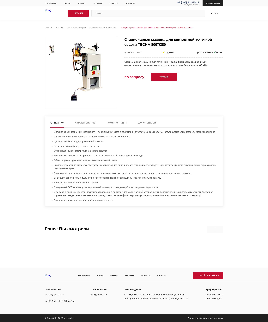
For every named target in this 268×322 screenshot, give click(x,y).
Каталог (60, 27)
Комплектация (117, 122)
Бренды (82, 3)
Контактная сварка (77, 27)
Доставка (98, 3)
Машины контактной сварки (103, 27)
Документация (147, 122)
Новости (114, 3)
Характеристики (85, 122)
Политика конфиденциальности (205, 318)
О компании (51, 3)
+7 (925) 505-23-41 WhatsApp (60, 301)
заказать (164, 77)
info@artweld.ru (191, 4)
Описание (57, 122)
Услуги (67, 3)
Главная (48, 27)
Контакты (130, 3)
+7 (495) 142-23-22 (188, 2)
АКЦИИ (214, 13)
